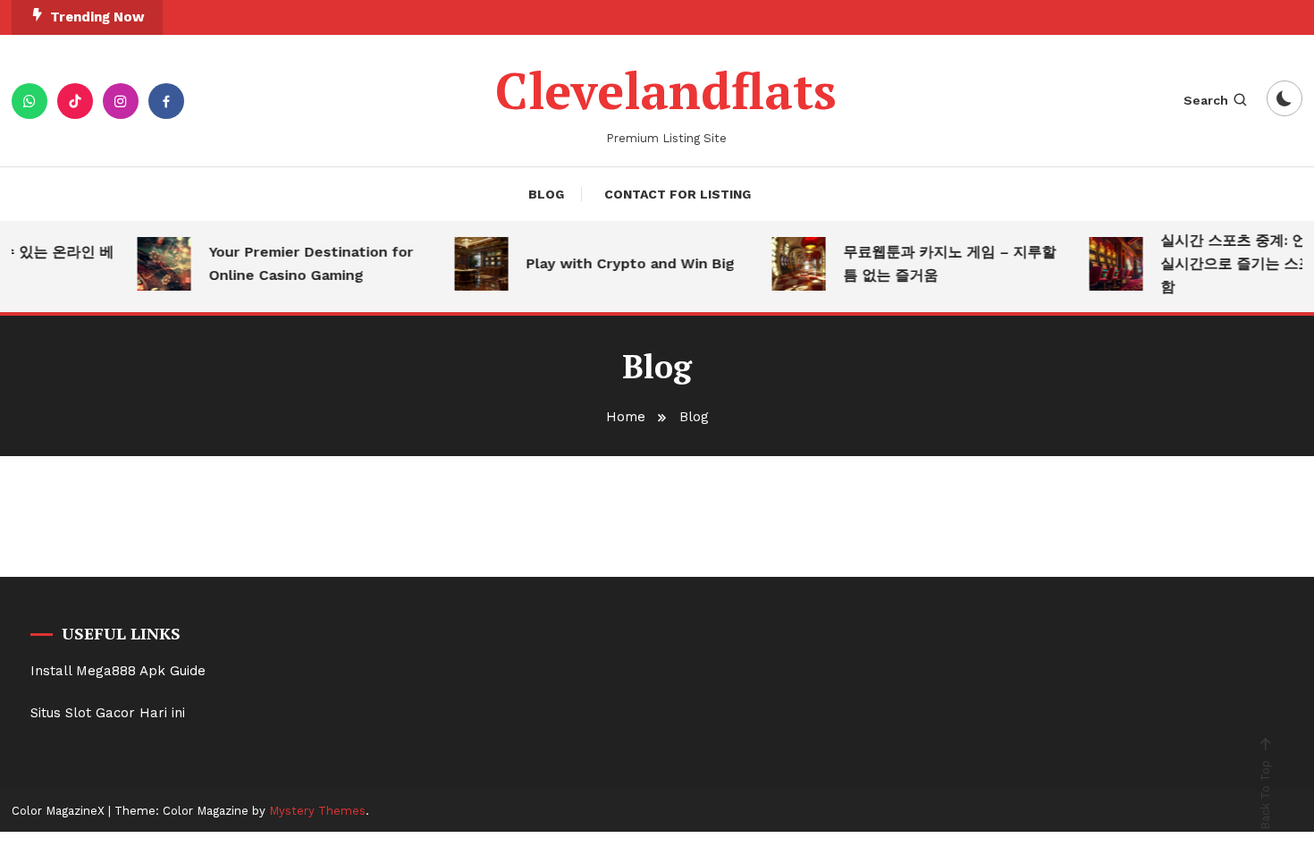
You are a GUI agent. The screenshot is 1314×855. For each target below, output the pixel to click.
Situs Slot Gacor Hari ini (107, 713)
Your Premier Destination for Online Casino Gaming (304, 263)
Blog (546, 194)
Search (1205, 100)
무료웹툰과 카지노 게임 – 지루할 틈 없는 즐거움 (943, 263)
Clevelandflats (666, 90)
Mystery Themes (317, 810)
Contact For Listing (677, 194)
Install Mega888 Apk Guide (118, 671)
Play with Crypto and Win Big (623, 263)
